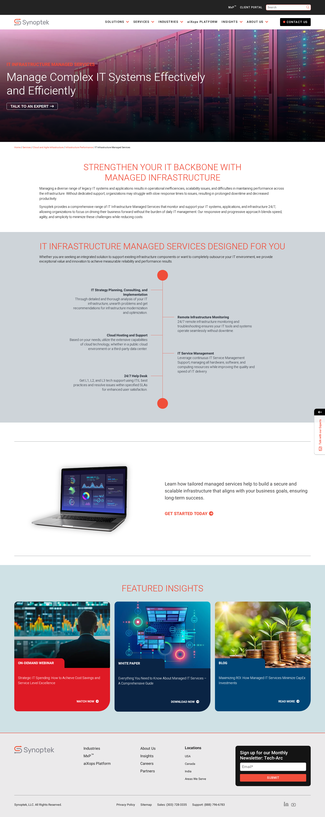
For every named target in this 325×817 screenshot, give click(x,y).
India (188, 771)
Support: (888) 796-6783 (208, 804)
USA (188, 756)
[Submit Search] (308, 7)
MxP (232, 7)
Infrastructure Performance (79, 147)
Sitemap (146, 804)
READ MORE (286, 701)
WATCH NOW (85, 701)
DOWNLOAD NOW (183, 702)
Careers (146, 763)
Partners (147, 771)
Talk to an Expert (30, 106)
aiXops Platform (97, 763)
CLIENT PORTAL (251, 7)
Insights (146, 756)
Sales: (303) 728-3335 (172, 804)
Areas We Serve (195, 779)
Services (27, 147)
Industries (92, 748)
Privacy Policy (125, 804)
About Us (148, 748)
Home (17, 147)
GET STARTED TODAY (186, 514)
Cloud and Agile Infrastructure (48, 147)
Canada (190, 764)
